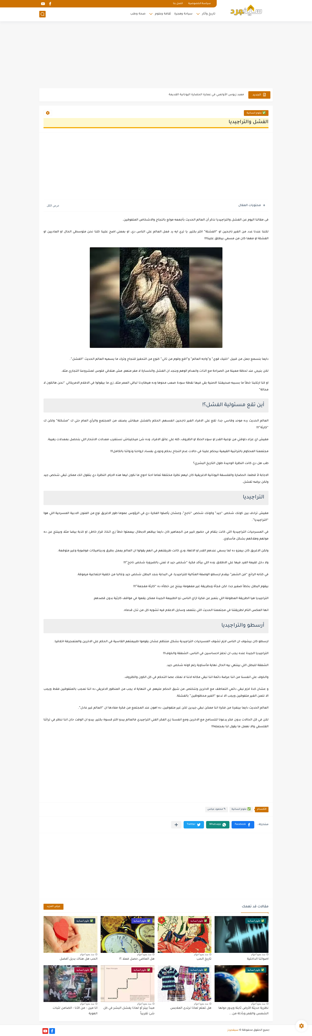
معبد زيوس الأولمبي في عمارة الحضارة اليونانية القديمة (206, 94)
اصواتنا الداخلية (257, 959)
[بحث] (42, 14)
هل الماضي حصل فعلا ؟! (137, 959)
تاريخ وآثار (208, 14)
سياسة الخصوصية (199, 3)
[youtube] (42, 4)
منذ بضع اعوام (258, 954)
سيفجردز (233, 1030)
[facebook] (50, 4)
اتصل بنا (178, 3)
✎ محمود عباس (216, 809)
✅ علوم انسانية (256, 113)
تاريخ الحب (204, 959)
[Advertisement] (156, 55)
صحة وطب (137, 14)
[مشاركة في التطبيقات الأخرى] (176, 824)
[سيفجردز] (246, 10)
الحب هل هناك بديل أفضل (78, 959)
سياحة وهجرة (183, 14)
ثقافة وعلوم (163, 14)
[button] (243, 824)
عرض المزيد (53, 906)
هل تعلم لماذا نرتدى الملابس (190, 1008)
